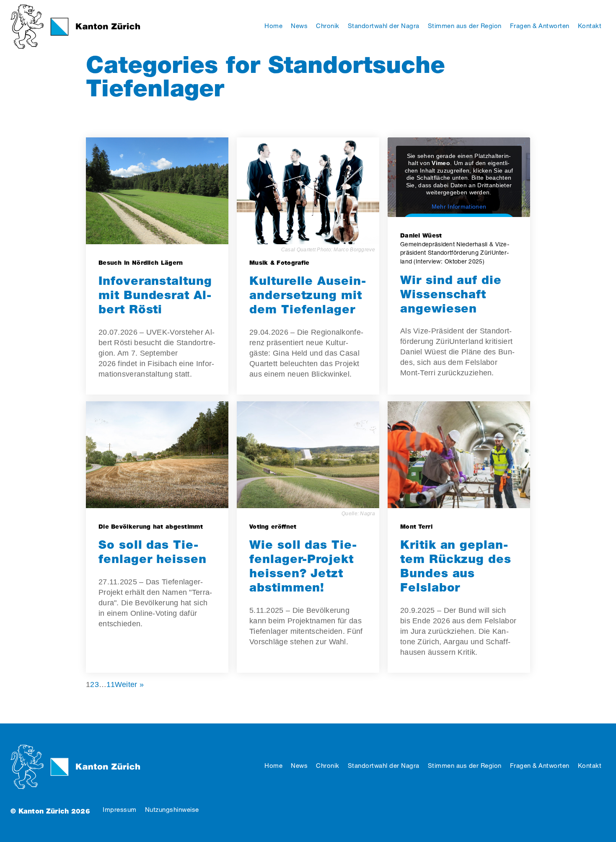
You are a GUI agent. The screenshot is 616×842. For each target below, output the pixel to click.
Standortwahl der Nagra (383, 765)
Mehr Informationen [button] (459, 206)
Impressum (120, 809)
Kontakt (590, 765)
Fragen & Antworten (539, 765)
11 (110, 684)
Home (273, 765)
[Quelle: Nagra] (308, 454)
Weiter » (129, 684)
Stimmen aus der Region (465, 765)
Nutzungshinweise (172, 809)
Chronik (327, 765)
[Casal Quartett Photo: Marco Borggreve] (308, 190)
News (299, 765)
